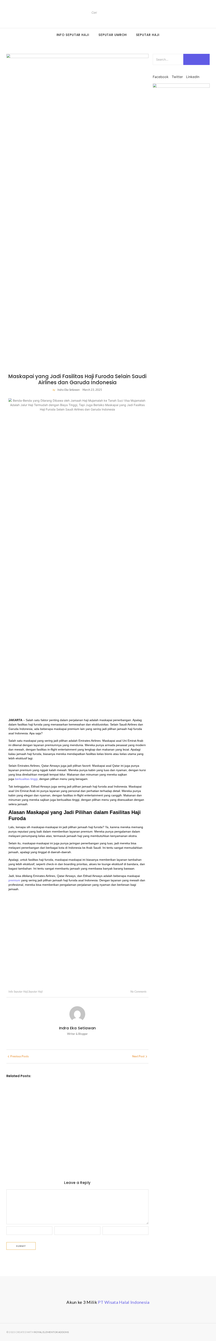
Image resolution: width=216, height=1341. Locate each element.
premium (14, 880)
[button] (161, 74)
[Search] (143, 12)
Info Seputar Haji (73, 35)
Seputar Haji (148, 35)
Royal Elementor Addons (51, 1332)
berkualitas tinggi (26, 779)
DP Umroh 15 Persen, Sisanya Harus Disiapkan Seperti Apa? (67, 1096)
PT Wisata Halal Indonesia (124, 1302)
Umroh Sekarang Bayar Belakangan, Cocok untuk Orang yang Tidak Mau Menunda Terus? (71, 1121)
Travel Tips (35, 1090)
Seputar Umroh (113, 35)
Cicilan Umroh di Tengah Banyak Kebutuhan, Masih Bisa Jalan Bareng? (71, 1148)
